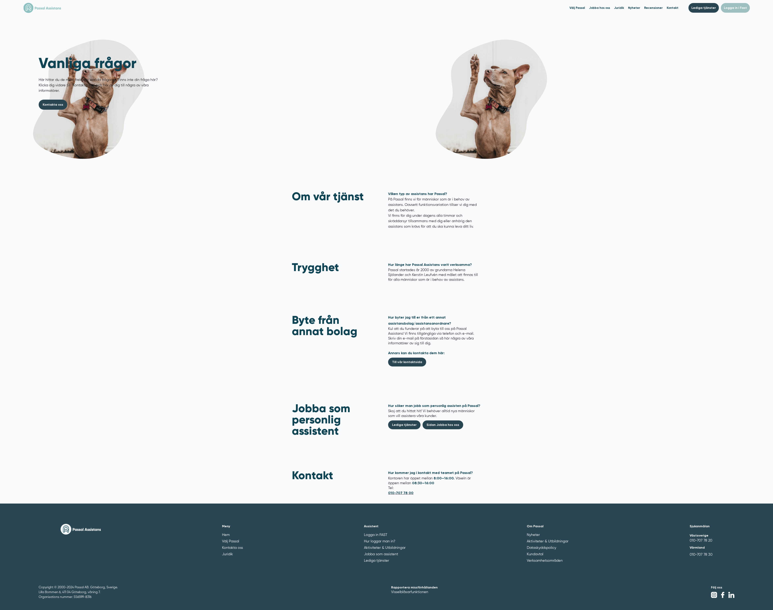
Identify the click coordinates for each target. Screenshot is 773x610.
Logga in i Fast (735, 8)
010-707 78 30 (701, 554)
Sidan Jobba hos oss (443, 425)
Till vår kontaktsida (407, 362)
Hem (226, 535)
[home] (42, 7)
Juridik (227, 554)
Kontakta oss (232, 548)
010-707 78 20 (701, 540)
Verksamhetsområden (545, 561)
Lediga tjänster (703, 8)
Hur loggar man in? (379, 541)
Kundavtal (535, 554)
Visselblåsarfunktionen (409, 592)
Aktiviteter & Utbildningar (385, 548)
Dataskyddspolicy (541, 548)
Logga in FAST (375, 535)
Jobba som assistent (381, 554)
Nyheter (533, 535)
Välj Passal (230, 541)
